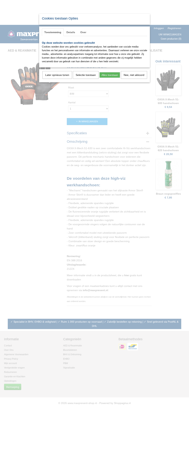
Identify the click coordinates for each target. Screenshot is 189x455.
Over (83, 32)
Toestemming (52, 32)
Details (70, 32)
